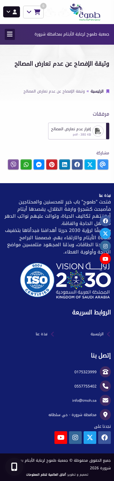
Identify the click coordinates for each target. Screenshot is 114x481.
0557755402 (85, 386)
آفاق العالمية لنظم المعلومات (46, 475)
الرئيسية (97, 91)
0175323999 (85, 372)
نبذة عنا (42, 333)
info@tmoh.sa (84, 400)
